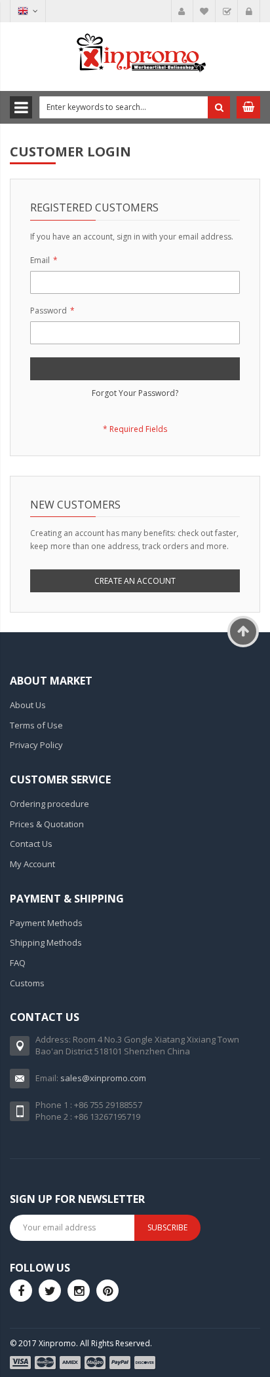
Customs (27, 983)
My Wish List (204, 11)
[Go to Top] (243, 631)
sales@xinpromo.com (103, 1078)
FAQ (18, 963)
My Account (182, 11)
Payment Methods (46, 923)
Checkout (227, 11)
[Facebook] (21, 1290)
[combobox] (134, 107)
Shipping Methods (46, 942)
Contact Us (31, 843)
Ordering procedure (49, 804)
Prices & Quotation (47, 824)
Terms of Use (36, 725)
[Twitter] (50, 1290)
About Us (28, 705)
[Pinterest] (107, 1290)
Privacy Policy (36, 745)
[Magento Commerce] (135, 55)
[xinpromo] (79, 1290)
